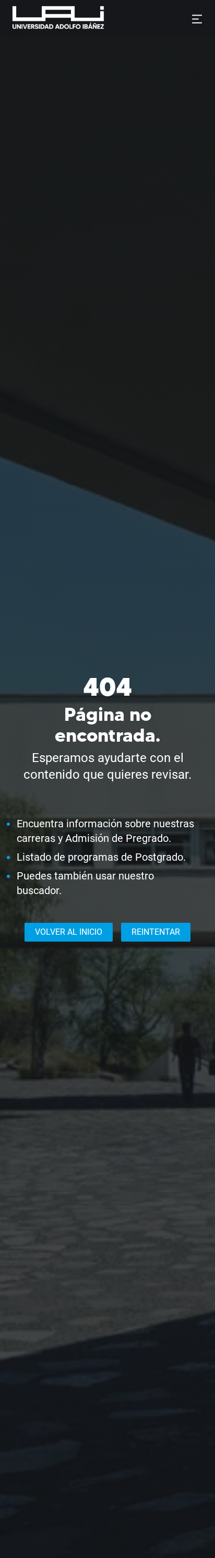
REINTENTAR (156, 932)
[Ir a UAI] (41, 19)
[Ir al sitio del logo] (108, 19)
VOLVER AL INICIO (68, 932)
